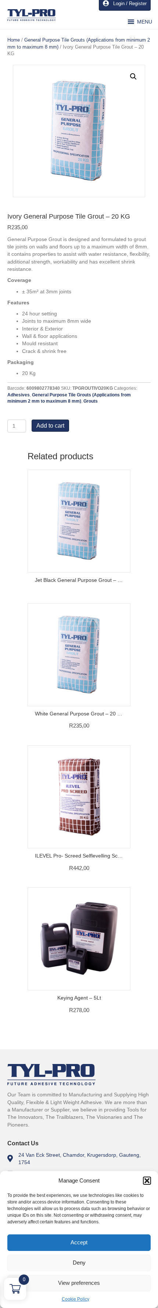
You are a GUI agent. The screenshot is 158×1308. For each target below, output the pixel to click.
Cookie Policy (75, 1299)
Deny (79, 1262)
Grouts (90, 401)
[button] (147, 1180)
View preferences (79, 1283)
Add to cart (50, 426)
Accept (79, 1242)
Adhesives (18, 394)
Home (13, 40)
